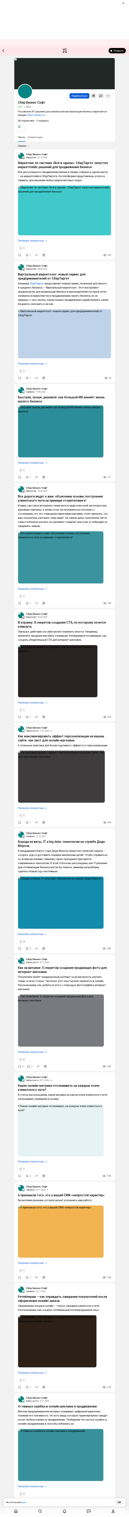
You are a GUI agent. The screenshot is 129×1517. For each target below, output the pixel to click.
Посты (21, 137)
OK (119, 1502)
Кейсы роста (32, 731)
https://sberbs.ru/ (36, 115)
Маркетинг (31, 157)
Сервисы (30, 392)
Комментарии (35, 137)
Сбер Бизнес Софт (37, 154)
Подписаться (79, 95)
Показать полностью (31, 240)
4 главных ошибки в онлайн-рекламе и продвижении (57, 1406)
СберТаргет (37, 283)
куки (24, 1502)
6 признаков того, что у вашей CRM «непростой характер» (61, 1195)
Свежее (22, 145)
